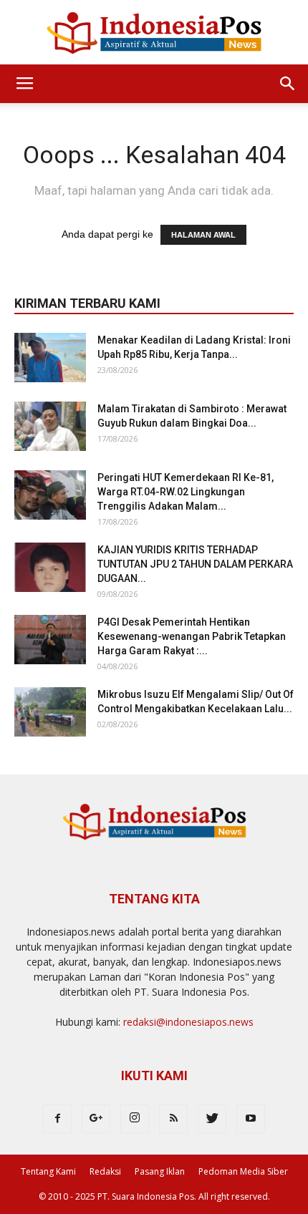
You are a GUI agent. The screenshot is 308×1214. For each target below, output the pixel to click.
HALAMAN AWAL (203, 234)
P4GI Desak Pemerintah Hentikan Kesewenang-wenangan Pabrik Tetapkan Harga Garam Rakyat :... (191, 636)
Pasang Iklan (160, 1171)
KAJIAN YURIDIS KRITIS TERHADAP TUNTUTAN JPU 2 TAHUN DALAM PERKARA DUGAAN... (195, 564)
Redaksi (105, 1171)
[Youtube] (250, 1118)
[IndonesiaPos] (154, 33)
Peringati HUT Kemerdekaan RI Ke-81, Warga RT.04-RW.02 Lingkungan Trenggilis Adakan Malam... (185, 492)
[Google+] (96, 1118)
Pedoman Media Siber (243, 1171)
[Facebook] (57, 1118)
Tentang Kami (48, 1171)
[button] (288, 83)
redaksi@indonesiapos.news (188, 1022)
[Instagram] (134, 1118)
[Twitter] (212, 1118)
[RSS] (173, 1118)
